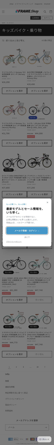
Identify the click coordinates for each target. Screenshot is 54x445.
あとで (27, 237)
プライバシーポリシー (13, 241)
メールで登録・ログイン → (27, 230)
